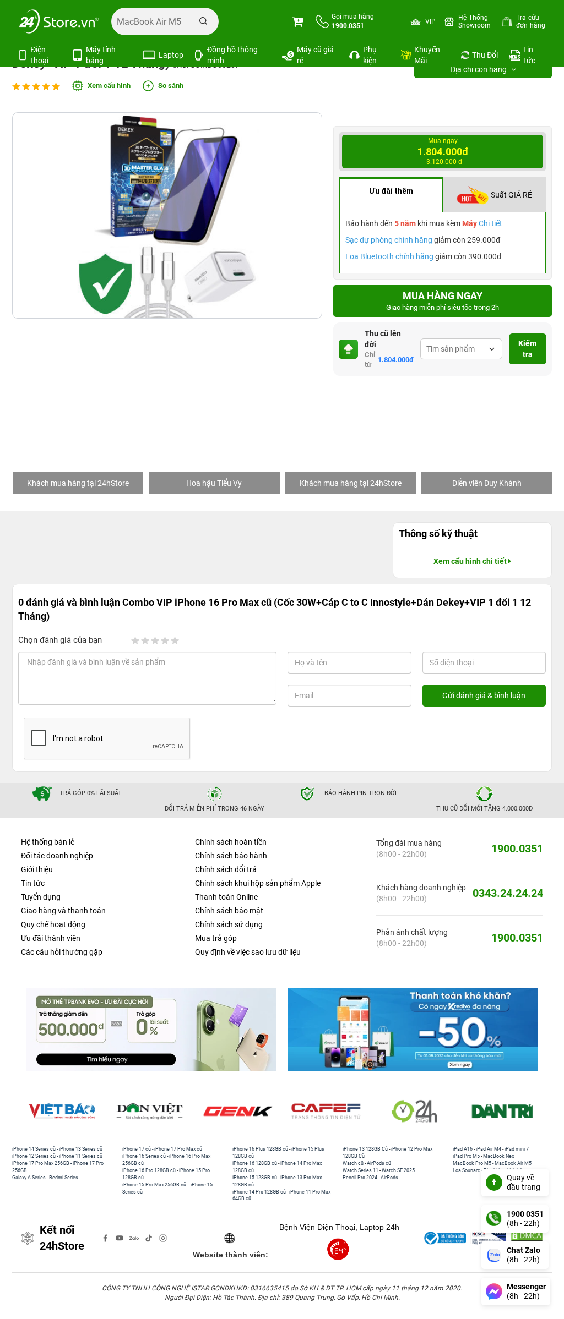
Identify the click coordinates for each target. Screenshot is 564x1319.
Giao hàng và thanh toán (63, 910)
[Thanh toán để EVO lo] (151, 1029)
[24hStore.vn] (59, 21)
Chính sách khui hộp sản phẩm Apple (258, 883)
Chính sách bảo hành (231, 855)
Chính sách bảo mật (229, 910)
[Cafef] (326, 1111)
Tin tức (33, 883)
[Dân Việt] (150, 1111)
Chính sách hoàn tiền (231, 842)
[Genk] (238, 1111)
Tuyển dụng (41, 897)
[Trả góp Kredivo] (413, 1029)
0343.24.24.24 (508, 893)
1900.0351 (517, 848)
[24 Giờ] (414, 1111)
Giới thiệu (37, 869)
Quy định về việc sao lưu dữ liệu (248, 952)
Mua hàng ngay (442, 301)
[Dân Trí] (502, 1111)
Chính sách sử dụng (229, 924)
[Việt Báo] (61, 1111)
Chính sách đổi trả (226, 869)
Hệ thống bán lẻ (47, 842)
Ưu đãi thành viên (50, 938)
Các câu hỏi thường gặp (61, 952)
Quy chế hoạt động (53, 924)
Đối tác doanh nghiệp (57, 855)
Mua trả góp (216, 938)
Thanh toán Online (226, 897)
